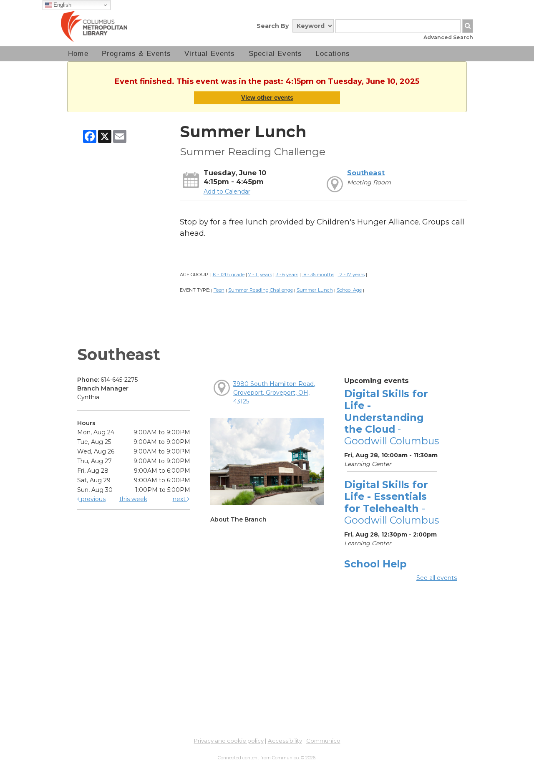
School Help (375, 564)
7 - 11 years (260, 274)
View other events (267, 97)
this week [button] (133, 499)
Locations (332, 54)
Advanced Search (448, 37)
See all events (436, 578)
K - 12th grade (228, 274)
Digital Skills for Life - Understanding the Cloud (391, 417)
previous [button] (92, 499)
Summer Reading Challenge (260, 290)
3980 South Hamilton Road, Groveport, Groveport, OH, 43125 (274, 392)
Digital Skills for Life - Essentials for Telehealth (391, 502)
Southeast (366, 173)
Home (78, 54)
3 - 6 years (287, 274)
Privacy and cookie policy (229, 740)
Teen (219, 290)
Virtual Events (209, 54)
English (61, 5)
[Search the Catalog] (467, 26)
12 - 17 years (351, 274)
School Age (349, 290)
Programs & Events (136, 54)
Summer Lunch (315, 290)
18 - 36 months (318, 274)
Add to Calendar (227, 191)
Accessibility (285, 740)
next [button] (180, 499)
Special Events (275, 54)
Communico (323, 740)
